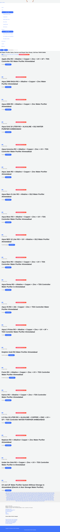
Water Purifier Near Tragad (44, 493)
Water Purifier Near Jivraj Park (22, 500)
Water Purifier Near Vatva (29, 494)
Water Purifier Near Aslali (28, 497)
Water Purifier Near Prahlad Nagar (38, 494)
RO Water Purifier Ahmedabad (10, 522)
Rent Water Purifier (8, 511)
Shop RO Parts (5, 24)
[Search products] (6, 50)
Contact (3, 43)
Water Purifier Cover (6, 19)
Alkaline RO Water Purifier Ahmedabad (11, 519)
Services (3, 29)
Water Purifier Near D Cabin (26, 499)
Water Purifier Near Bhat (18, 499)
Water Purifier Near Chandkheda (47, 496)
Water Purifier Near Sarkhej (12, 493)
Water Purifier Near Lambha (50, 500)
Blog (6, 512)
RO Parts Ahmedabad (9, 523)
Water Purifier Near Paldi (17, 492)
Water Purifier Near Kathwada (26, 495)
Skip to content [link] (2, 2)
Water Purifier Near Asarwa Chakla (36, 498)
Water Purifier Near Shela (20, 493)
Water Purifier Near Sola (28, 493)
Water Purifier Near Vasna (12, 494)
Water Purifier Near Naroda (13, 496)
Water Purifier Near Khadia (31, 500)
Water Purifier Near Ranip (42, 492)
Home (2, 7)
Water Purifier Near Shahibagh (36, 495)
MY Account (3, 41)
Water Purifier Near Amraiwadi (26, 498)
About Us (7, 513)
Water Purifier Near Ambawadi (16, 498)
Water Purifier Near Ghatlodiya (19, 497)
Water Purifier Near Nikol (10, 492)
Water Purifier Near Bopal (22, 496)
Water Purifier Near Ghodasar (17, 495)
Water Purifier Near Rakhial (25, 492)
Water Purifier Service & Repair (8, 33)
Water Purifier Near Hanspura (45, 495)
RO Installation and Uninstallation (8, 36)
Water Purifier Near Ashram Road (46, 498)
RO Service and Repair (9, 510)
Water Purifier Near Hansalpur (43, 499)
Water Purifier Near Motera (47, 494)
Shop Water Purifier (8, 509)
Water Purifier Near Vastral (20, 494)
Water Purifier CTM (29, 496)
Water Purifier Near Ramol (34, 492)
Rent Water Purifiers (6, 38)
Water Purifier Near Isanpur (13, 500)
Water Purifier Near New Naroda (37, 496)
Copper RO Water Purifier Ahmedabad (11, 520)
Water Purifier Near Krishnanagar (40, 500)
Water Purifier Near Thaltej (36, 493)
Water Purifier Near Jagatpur (45, 497)
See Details (8, 64)
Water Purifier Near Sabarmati (36, 497)
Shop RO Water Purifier (6, 14)
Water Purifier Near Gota (34, 499)
